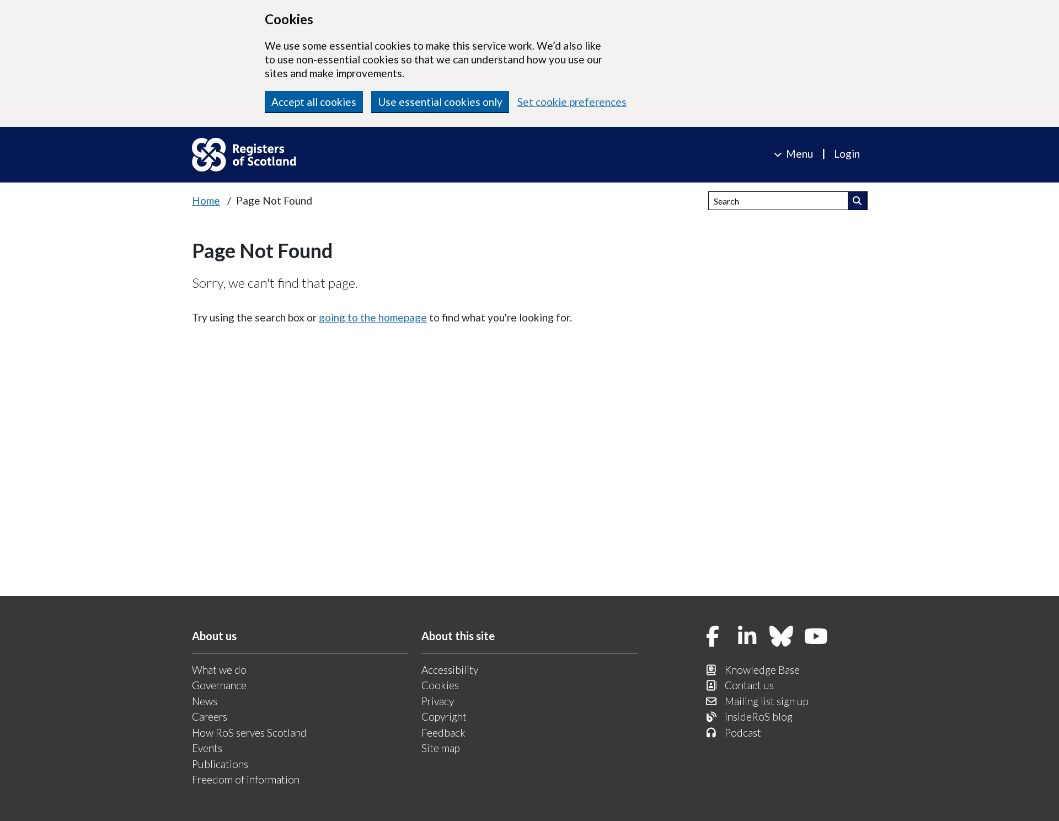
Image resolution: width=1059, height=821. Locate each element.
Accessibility (449, 669)
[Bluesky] (781, 637)
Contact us (749, 685)
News (204, 701)
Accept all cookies (313, 101)
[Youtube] (816, 637)
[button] (857, 200)
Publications (220, 764)
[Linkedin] (747, 637)
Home (206, 200)
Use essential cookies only (440, 101)
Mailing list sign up (767, 701)
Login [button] (847, 153)
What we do (219, 669)
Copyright (444, 716)
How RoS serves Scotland (249, 732)
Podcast (743, 732)
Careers (209, 716)
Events (207, 748)
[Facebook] (712, 637)
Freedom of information (245, 779)
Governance (219, 685)
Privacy (437, 701)
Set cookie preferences (572, 101)
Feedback (443, 732)
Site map (440, 748)
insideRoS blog (759, 716)
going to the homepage (373, 317)
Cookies (440, 685)
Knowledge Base (762, 669)
